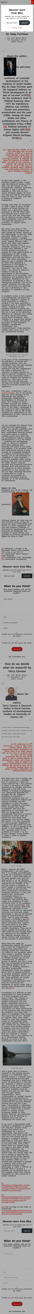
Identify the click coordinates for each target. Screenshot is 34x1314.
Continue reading (17, 28)
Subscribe (24, 23)
